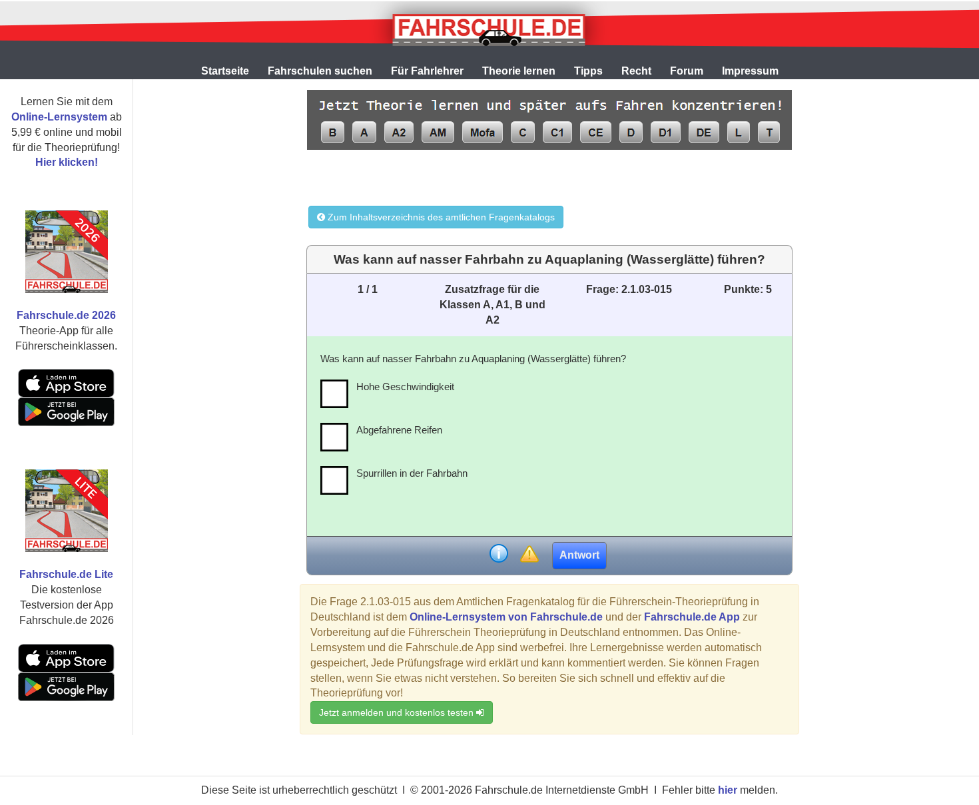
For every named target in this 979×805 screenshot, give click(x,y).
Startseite (225, 71)
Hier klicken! (66, 162)
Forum (686, 71)
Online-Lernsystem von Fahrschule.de (506, 617)
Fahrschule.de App (692, 617)
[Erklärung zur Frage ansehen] (498, 555)
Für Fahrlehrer (427, 71)
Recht (636, 71)
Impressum (750, 71)
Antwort (579, 555)
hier (727, 790)
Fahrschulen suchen (320, 71)
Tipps (588, 71)
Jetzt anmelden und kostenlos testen (397, 712)
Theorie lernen (518, 71)
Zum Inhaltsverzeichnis (440, 217)
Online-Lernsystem (59, 117)
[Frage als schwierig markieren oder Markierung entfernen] (529, 555)
